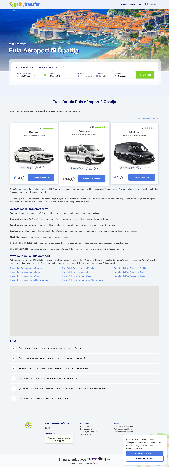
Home (124, 4)
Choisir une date (41, 177)
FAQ (140, 4)
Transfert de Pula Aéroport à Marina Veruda (29, 280)
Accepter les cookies (145, 453)
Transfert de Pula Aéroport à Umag (25, 276)
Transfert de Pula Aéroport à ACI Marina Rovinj (82, 280)
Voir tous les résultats (146, 118)
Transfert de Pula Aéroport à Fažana (26, 268)
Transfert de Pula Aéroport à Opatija (130, 268)
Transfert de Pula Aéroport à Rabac (129, 276)
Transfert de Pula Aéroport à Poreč (25, 272)
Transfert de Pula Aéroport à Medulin (78, 268)
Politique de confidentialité (124, 429)
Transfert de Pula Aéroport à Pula (76, 272)
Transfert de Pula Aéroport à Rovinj (129, 272)
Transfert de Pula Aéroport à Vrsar (77, 276)
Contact (132, 4)
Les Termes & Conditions (123, 426)
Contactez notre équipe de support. (59, 439)
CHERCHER (145, 75)
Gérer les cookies (145, 458)
